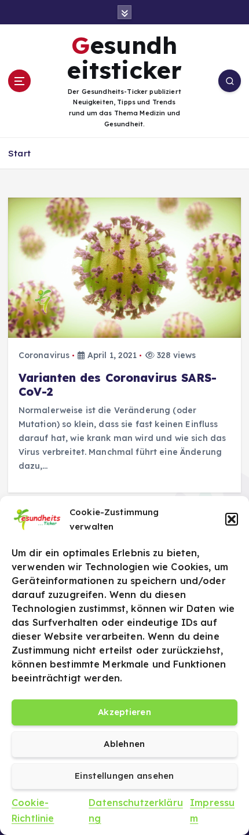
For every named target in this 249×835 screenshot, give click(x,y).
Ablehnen (124, 743)
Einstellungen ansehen (124, 775)
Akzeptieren (124, 711)
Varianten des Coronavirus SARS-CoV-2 (118, 385)
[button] (231, 519)
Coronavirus (44, 355)
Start (19, 153)
